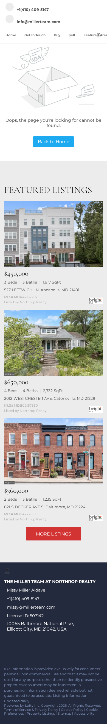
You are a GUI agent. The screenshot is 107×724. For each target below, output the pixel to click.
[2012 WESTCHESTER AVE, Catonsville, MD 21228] (53, 343)
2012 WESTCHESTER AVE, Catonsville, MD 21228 (49, 398)
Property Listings (41, 713)
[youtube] (61, 650)
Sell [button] (72, 35)
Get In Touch (35, 35)
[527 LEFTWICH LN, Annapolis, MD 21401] (53, 234)
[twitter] (28, 650)
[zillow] (39, 650)
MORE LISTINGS (53, 534)
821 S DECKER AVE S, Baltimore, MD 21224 (44, 506)
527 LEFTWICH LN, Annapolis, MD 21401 (41, 289)
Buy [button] (57, 35)
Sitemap (64, 713)
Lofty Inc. (32, 705)
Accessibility (84, 713)
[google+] (72, 650)
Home (10, 35)
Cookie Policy (72, 710)
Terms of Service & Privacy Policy (31, 710)
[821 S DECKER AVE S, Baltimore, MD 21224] (53, 451)
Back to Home (53, 141)
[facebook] (6, 650)
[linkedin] (17, 650)
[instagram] (50, 650)
